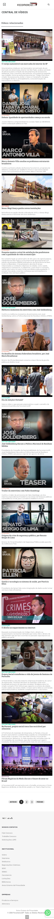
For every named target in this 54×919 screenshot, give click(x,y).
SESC (4, 868)
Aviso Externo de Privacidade (13, 885)
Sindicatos (6, 862)
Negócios (5, 776)
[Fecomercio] (27, 4)
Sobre (4, 855)
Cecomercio (7, 875)
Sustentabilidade (8, 62)
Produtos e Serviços (10, 900)
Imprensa (6, 858)
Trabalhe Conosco (9, 836)
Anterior (13, 802)
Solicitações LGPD (9, 840)
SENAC (4, 872)
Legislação (6, 398)
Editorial (5, 206)
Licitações (6, 878)
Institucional (4, 4)
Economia (5, 115)
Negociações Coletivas (11, 865)
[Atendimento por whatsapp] (48, 913)
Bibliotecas (6, 882)
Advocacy (6, 904)
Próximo (40, 802)
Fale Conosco (7, 833)
